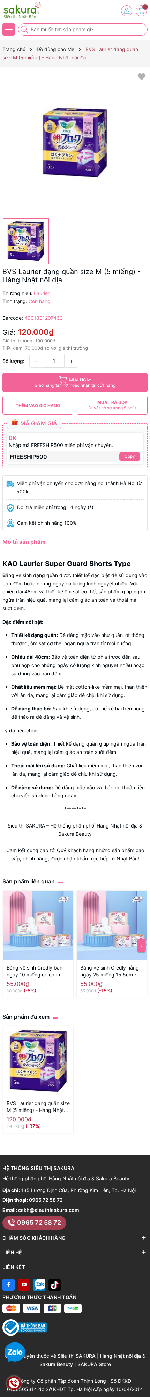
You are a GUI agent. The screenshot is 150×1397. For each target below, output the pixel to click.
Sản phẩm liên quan (28, 881)
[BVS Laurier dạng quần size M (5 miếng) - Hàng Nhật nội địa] (38, 1061)
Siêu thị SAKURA (26, 826)
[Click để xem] (75, 142)
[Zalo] (39, 1285)
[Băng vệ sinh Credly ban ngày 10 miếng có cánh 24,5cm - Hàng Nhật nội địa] (38, 926)
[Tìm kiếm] (25, 29)
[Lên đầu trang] (142, 1380)
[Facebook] (8, 1285)
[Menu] (8, 29)
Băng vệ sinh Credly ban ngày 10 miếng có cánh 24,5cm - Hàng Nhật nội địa (34, 971)
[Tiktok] (54, 1285)
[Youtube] (24, 1285)
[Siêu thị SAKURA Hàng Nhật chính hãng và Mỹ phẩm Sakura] (26, 10)
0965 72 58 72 (46, 1200)
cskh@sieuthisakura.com (48, 1210)
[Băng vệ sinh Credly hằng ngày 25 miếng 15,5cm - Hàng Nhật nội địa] (112, 926)
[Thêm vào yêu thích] (141, 76)
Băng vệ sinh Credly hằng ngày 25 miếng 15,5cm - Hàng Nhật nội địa (109, 971)
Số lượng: (13, 361)
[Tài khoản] (126, 10)
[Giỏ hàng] (141, 10)
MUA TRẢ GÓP (112, 405)
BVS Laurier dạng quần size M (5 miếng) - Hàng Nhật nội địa (38, 1107)
